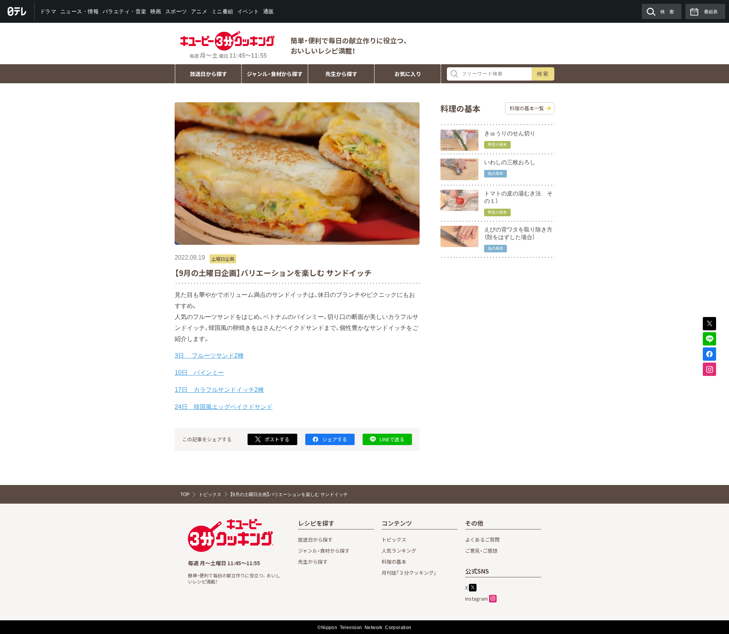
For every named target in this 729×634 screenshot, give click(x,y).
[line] (709, 339)
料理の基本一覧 (527, 108)
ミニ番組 (222, 11)
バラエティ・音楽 (125, 11)
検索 (543, 74)
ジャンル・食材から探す (275, 74)
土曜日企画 (222, 258)
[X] (709, 323)
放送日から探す (208, 74)
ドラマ (48, 11)
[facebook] (709, 354)
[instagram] (709, 369)
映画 (155, 11)
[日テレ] (17, 11)
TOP (184, 494)
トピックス (210, 494)
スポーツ (176, 11)
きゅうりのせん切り (509, 133)
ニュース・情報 (79, 11)
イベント (248, 11)
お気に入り (407, 74)
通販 (268, 11)
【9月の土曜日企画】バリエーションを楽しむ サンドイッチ (289, 494)
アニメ (199, 11)
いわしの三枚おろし (509, 162)
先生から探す (341, 74)
